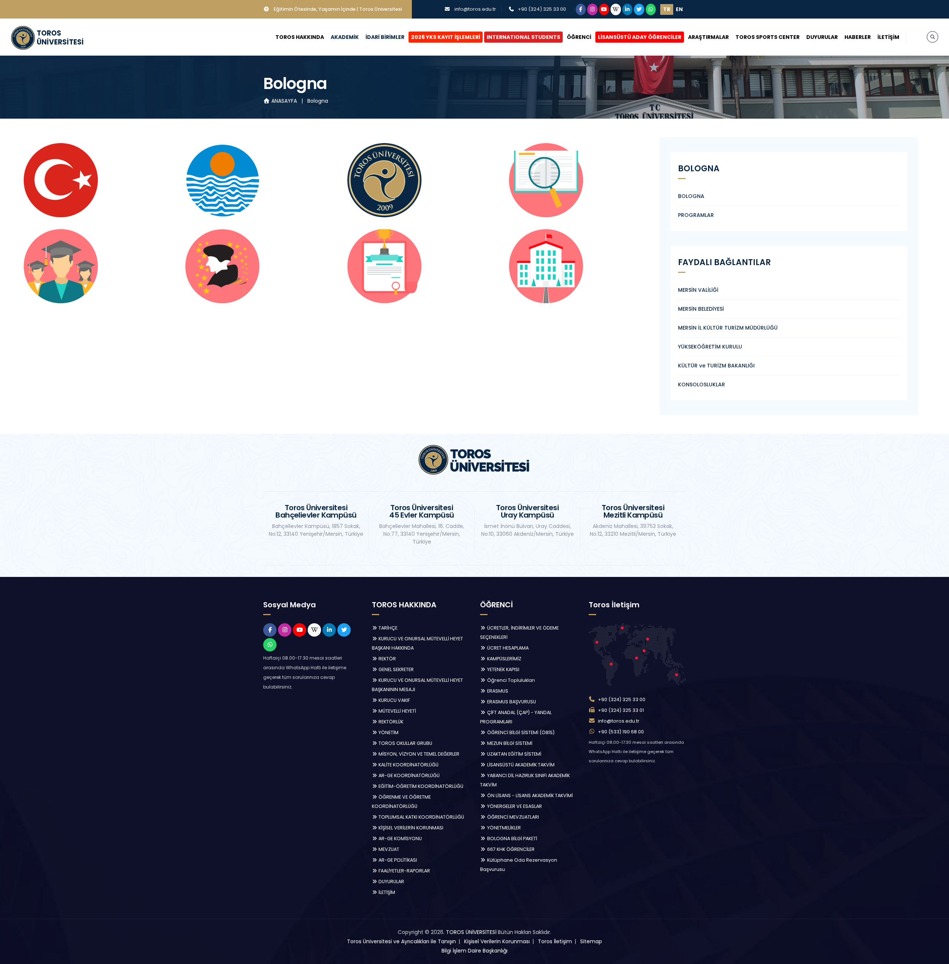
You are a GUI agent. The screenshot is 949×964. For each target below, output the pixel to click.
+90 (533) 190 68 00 (621, 732)
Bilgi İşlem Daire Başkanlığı (474, 950)
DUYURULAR (822, 37)
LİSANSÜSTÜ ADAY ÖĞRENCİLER (639, 37)
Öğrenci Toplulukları (510, 680)
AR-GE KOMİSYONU (399, 838)
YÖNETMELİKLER (503, 828)
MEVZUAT (388, 849)
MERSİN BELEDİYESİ (701, 309)
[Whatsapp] (651, 9)
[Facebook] (581, 9)
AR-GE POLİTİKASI (397, 860)
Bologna (317, 101)
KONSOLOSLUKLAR (701, 384)
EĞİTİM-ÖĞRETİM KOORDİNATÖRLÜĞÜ (420, 786)
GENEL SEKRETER (395, 669)
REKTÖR (386, 659)
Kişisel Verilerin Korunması (497, 941)
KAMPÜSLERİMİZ (503, 659)
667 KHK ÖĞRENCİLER (510, 849)
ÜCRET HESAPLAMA (507, 648)
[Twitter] (639, 9)
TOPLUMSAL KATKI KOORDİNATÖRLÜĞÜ (420, 817)
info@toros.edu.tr (475, 9)
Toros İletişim (555, 941)
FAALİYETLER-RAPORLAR (403, 871)
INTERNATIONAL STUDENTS (523, 37)
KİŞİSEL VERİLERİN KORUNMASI (410, 828)
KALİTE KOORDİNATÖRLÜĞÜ (408, 765)
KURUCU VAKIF (393, 700)
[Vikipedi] (616, 9)
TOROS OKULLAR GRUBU (404, 743)
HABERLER (857, 37)
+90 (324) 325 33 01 (621, 710)
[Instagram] (592, 9)
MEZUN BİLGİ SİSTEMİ (509, 743)
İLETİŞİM (888, 37)
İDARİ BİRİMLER (385, 37)
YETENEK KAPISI (502, 669)
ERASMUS (497, 691)
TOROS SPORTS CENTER (767, 37)
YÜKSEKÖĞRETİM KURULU (710, 346)
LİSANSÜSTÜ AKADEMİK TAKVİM (520, 765)
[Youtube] (604, 9)
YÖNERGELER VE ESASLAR (514, 806)
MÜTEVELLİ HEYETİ (396, 711)
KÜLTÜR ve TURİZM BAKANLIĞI (716, 365)
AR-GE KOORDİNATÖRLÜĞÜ (408, 775)
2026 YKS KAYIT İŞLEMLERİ (445, 37)
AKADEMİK (345, 37)
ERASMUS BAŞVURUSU (511, 702)
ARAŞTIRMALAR (708, 37)
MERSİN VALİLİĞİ (698, 290)
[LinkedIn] (627, 9)
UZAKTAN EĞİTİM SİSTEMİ (513, 754)
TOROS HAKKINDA (299, 37)
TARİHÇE (387, 628)
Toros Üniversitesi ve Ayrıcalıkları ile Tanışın (401, 941)
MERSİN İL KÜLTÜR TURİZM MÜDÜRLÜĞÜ (728, 327)
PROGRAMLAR (696, 215)
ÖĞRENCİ (579, 37)
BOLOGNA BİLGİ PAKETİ (511, 838)
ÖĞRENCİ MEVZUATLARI (512, 817)
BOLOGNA (691, 196)
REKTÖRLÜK (390, 722)
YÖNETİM (388, 732)
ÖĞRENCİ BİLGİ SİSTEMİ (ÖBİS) (520, 732)
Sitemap (591, 941)
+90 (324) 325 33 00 (542, 9)
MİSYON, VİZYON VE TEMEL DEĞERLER (418, 754)
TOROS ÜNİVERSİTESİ (471, 932)
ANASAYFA (284, 101)
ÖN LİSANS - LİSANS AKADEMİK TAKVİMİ (529, 795)
